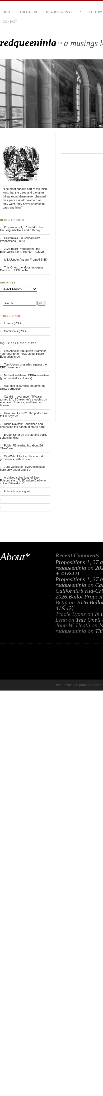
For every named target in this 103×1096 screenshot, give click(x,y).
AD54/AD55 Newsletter (63, 12)
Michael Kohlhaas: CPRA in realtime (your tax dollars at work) (24, 377)
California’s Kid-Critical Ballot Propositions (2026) (20, 239)
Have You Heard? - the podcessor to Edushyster (24, 415)
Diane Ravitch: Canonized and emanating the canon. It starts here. (22, 425)
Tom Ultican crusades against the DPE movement (23, 366)
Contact (10, 21)
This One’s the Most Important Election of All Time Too (21, 269)
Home (7, 12)
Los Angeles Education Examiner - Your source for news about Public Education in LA (24, 353)
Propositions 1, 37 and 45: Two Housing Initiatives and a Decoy (22, 229)
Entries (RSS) (13, 323)
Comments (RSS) (15, 331)
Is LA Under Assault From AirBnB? (26, 259)
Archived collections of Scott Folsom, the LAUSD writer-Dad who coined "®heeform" (23, 480)
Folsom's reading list (17, 491)
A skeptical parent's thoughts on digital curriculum (22, 387)
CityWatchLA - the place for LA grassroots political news (21, 458)
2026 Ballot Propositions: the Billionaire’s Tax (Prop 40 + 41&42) (22, 250)
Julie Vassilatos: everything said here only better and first (22, 468)
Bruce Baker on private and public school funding (23, 436)
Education (28, 12)
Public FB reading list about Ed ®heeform (21, 447)
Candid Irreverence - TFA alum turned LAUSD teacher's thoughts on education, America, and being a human (23, 401)
